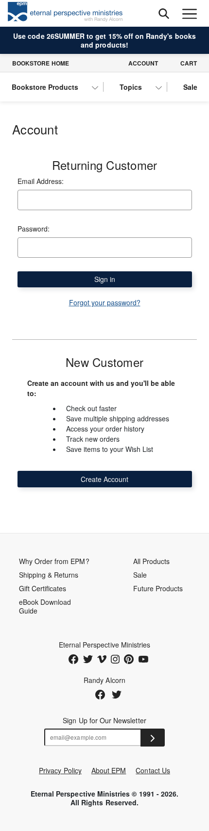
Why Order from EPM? (54, 561)
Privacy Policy (60, 770)
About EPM (108, 770)
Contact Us (153, 770)
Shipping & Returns (49, 575)
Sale (190, 87)
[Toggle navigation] (189, 13)
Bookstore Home (40, 63)
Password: (33, 228)
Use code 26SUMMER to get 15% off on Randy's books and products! (104, 40)
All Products (151, 561)
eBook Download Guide (45, 606)
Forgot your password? (104, 302)
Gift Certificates (43, 588)
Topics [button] (131, 87)
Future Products (158, 588)
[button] (163, 13)
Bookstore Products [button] (45, 87)
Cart (188, 63)
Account (143, 63)
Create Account (104, 479)
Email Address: (40, 181)
